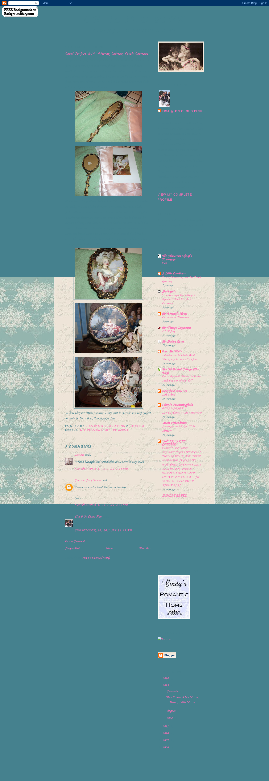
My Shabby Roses (173, 342)
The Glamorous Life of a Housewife (177, 257)
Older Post (145, 548)
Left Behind (168, 395)
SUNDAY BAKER (174, 496)
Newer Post (72, 548)
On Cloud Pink (134, 20)
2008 (166, 747)
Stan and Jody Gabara (88, 480)
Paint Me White (172, 351)
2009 (166, 740)
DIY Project (91, 429)
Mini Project (116, 429)
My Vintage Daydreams (176, 328)
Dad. (164, 263)
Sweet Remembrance (174, 423)
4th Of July (168, 331)
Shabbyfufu (169, 291)
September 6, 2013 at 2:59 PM (101, 505)
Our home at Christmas (175, 317)
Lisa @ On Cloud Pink (88, 517)
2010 (166, 733)
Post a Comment (75, 541)
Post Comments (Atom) (96, 558)
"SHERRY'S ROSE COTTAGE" (174, 442)
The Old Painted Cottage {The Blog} (180, 371)
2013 (166, 685)
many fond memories (174, 391)
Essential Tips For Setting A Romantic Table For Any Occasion (178, 299)
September (173, 691)
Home (109, 548)
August (171, 711)
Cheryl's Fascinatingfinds (177, 405)
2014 (166, 678)
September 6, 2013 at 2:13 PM (101, 469)
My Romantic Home (174, 314)
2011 (166, 726)
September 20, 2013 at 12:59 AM (103, 530)
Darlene (79, 455)
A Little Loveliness (173, 273)
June (170, 718)
